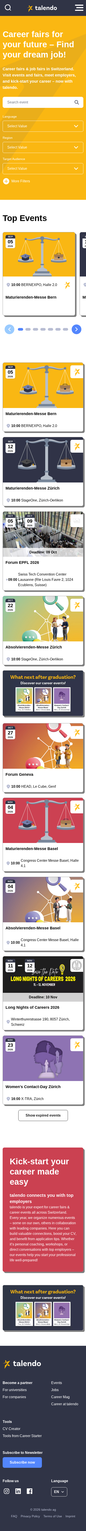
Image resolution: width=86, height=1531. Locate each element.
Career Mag (60, 1397)
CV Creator (11, 1429)
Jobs (55, 1390)
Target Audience (14, 159)
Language (10, 116)
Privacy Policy (30, 1516)
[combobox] (43, 126)
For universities (15, 1390)
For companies (14, 1397)
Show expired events (43, 1115)
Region (8, 137)
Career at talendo (64, 1404)
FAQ (14, 1516)
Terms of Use (52, 1516)
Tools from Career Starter (22, 1436)
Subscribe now (22, 1462)
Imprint (70, 1516)
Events (56, 1383)
